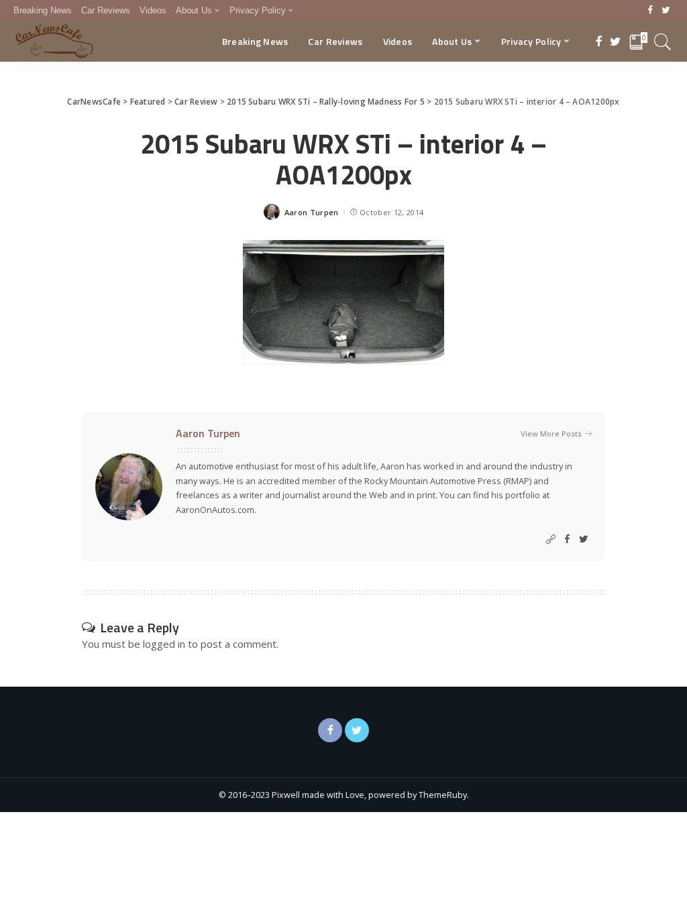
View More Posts (551, 433)
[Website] (551, 539)
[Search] (663, 41)
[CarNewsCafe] (54, 41)
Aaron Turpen (311, 212)
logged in (164, 643)
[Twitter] (666, 10)
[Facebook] (650, 10)
